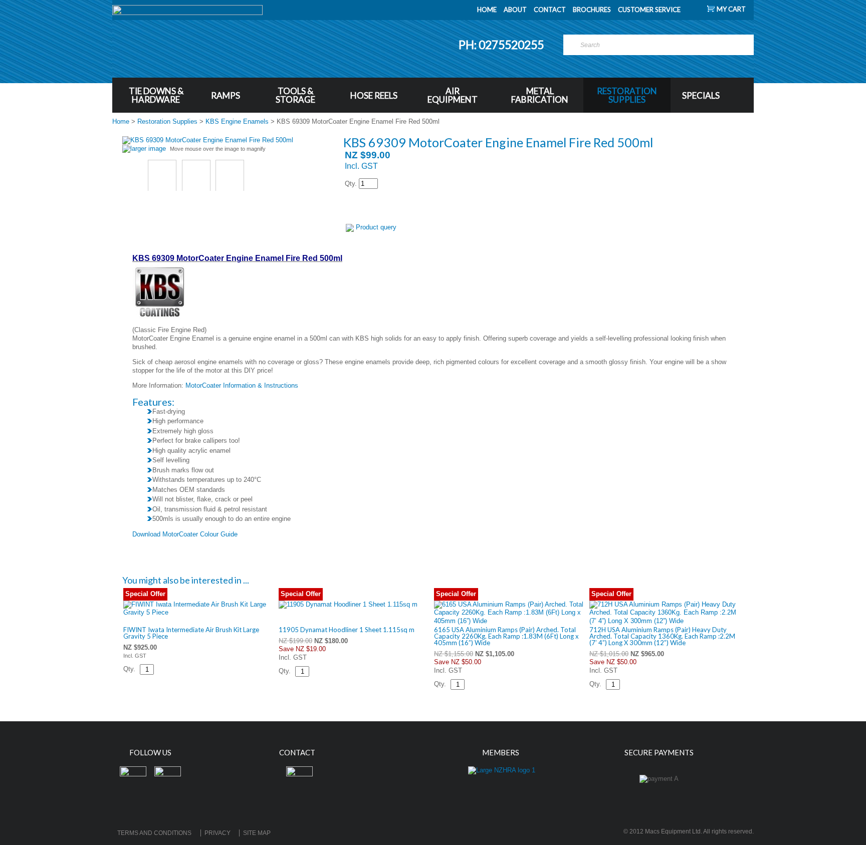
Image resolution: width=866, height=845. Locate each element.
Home (120, 121)
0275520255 (512, 45)
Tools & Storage (295, 95)
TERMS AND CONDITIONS (154, 832)
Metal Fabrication (539, 95)
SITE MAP (257, 832)
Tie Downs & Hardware (156, 95)
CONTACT (550, 10)
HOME (487, 10)
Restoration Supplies (627, 95)
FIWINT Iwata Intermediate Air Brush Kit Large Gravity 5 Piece (191, 633)
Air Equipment (452, 95)
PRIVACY (217, 832)
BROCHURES (592, 10)
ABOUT (515, 10)
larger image (148, 148)
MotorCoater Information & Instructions (241, 385)
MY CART (731, 9)
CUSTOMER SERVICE (649, 10)
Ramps (225, 95)
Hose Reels (373, 95)
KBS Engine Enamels (237, 121)
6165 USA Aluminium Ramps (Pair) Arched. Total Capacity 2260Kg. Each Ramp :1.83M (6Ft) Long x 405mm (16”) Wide (506, 636)
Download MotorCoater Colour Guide (185, 534)
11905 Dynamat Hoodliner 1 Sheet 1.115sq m (346, 630)
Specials (701, 95)
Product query (376, 227)
